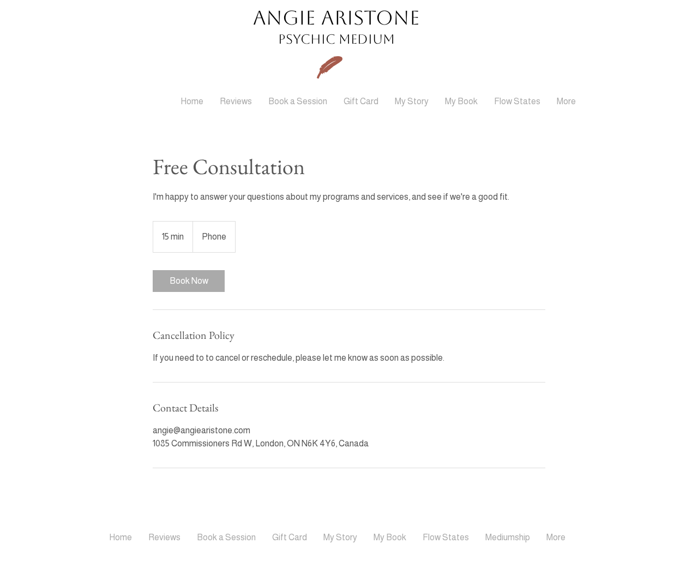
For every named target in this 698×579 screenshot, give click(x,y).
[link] (189, 281)
